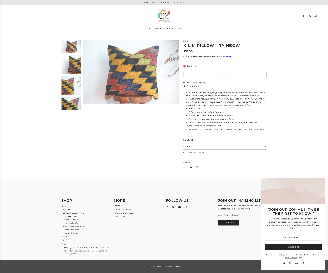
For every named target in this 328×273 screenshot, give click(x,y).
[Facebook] (167, 207)
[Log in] (310, 16)
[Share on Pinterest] (197, 167)
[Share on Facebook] (184, 167)
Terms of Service (291, 257)
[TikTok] (185, 207)
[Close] (321, 183)
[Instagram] (173, 207)
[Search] (304, 16)
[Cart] (315, 16)
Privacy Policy (312, 255)
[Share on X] (191, 167)
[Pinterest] (179, 207)
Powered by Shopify (174, 266)
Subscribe (229, 223)
